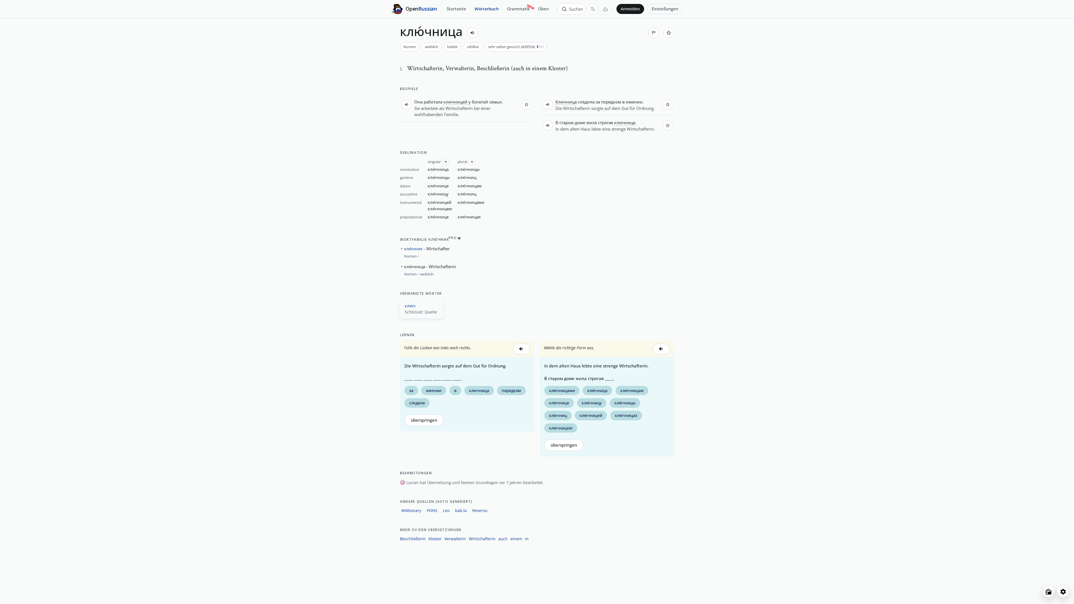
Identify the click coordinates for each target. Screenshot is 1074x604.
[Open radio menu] (1048, 591)
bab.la (461, 510)
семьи (495, 102)
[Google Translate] (592, 9)
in (527, 538)
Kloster (435, 538)
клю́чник (413, 248)
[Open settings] (1063, 591)
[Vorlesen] (472, 32)
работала (433, 102)
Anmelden (630, 8)
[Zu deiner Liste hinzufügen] (668, 32)
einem (516, 538)
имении (634, 102)
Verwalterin (455, 538)
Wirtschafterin (482, 538)
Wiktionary (411, 510)
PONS (432, 510)
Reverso (479, 510)
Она (418, 102)
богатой (480, 102)
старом (566, 122)
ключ (410, 305)
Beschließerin (413, 538)
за (598, 102)
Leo (446, 510)
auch (503, 538)
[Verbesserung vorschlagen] (653, 32)
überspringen (424, 420)
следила (586, 102)
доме (580, 122)
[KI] (605, 9)
